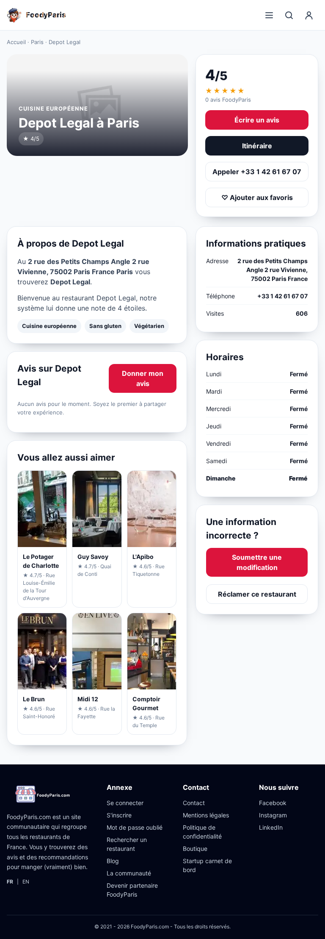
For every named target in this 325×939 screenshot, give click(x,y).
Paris (37, 42)
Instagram (273, 815)
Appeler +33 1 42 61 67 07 (256, 171)
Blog (113, 860)
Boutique (195, 848)
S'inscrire (119, 815)
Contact (194, 802)
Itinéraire (257, 146)
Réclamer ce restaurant (257, 594)
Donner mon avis (142, 378)
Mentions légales (206, 815)
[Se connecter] (309, 15)
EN (25, 881)
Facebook (272, 802)
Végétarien (149, 325)
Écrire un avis (256, 120)
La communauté (129, 873)
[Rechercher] (289, 15)
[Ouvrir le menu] (269, 15)
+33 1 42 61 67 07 (282, 296)
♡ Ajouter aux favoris (257, 197)
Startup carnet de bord (207, 865)
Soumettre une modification (257, 562)
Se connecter (125, 802)
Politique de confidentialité (202, 832)
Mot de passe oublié (134, 827)
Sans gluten (105, 325)
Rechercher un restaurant (127, 844)
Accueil (16, 42)
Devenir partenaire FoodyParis (132, 890)
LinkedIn (271, 827)
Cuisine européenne (49, 325)
